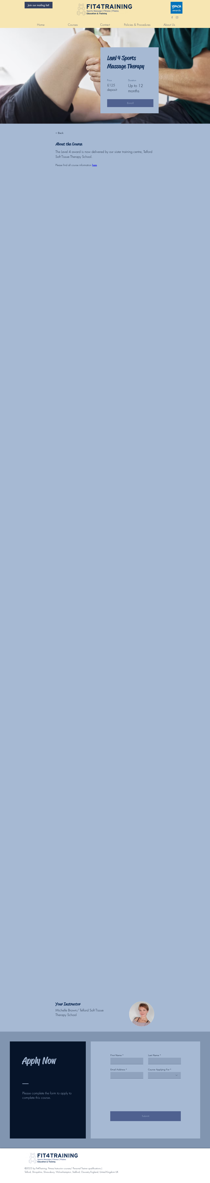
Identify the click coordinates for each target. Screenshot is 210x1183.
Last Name (153, 1055)
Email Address (117, 1069)
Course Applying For (158, 1069)
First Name (116, 1055)
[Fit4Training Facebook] (172, 17)
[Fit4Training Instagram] (177, 17)
